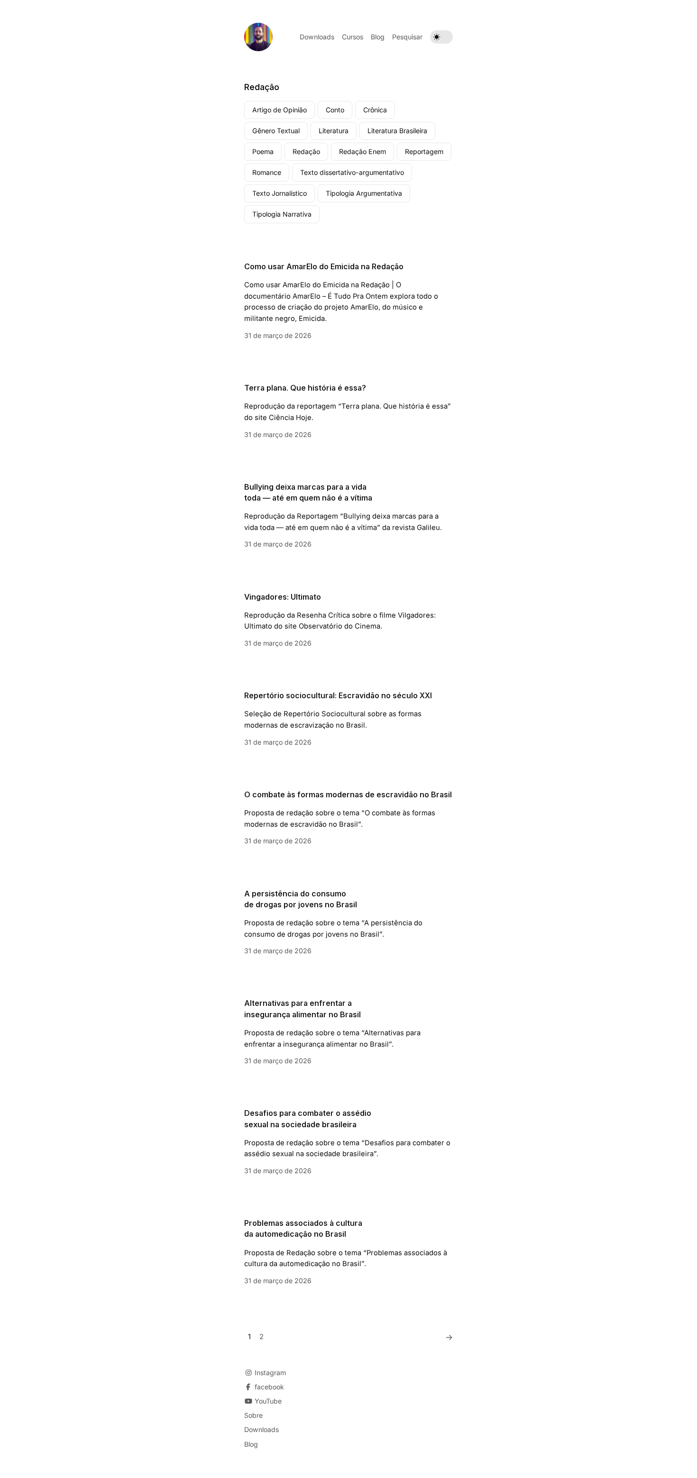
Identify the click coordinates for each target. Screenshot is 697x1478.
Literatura (333, 131)
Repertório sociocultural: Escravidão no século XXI (338, 695)
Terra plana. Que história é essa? (305, 387)
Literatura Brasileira (397, 131)
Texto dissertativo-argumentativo (352, 172)
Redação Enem (362, 151)
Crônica (375, 110)
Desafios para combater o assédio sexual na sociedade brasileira (307, 1118)
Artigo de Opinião (279, 110)
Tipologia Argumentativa (364, 193)
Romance (266, 172)
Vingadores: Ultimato (282, 597)
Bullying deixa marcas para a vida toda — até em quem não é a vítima (308, 492)
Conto (335, 110)
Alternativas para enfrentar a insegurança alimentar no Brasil (302, 1008)
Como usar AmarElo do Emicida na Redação (324, 266)
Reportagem (424, 151)
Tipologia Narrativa (282, 214)
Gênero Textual (276, 131)
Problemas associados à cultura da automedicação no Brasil (303, 1228)
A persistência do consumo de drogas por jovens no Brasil (300, 899)
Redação (306, 151)
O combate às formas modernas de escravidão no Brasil (348, 794)
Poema (263, 151)
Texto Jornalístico (279, 193)
